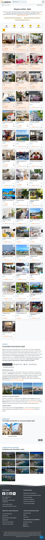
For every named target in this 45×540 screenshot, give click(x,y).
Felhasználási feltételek (7, 506)
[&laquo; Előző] (39, 440)
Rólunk (24, 515)
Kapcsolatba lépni (27, 513)
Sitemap (14, 506)
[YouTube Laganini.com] (10, 493)
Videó (26, 364)
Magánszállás (5, 519)
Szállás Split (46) (8, 364)
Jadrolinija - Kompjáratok (28, 499)
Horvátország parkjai (27, 497)
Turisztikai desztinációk (7, 513)
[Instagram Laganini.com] (7, 493)
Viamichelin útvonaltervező (29, 501)
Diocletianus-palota (12, 436)
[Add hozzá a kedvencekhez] (14, 35)
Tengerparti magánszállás (33, 401)
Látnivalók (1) (33, 364)
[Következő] (13, 38)
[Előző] (3, 38)
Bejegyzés (26, 526)
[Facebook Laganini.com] (3, 493)
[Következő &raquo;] (41, 440)
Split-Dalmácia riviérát (28, 409)
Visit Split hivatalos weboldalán (17, 380)
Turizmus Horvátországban (29, 503)
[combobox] (19, 2)
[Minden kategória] (4, 30)
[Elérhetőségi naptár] (14, 49)
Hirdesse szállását (28, 522)
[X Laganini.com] (14, 493)
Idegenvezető (5, 515)
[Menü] (43, 1)
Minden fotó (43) (18, 364)
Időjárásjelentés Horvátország (29, 493)
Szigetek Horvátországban (7, 524)
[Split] (7, 388)
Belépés (26, 524)
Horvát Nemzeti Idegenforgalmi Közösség (32, 495)
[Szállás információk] (14, 47)
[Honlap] (3, 5)
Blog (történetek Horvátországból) (9, 517)
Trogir (19, 378)
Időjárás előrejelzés (9, 367)
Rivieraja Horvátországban (7, 522)
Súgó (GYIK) (26, 517)
